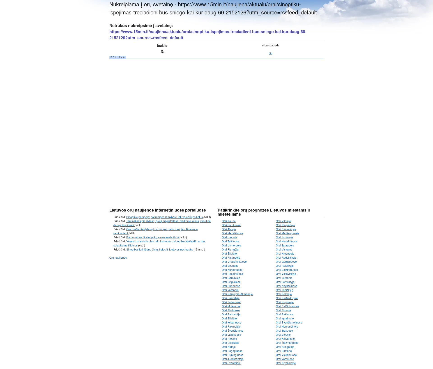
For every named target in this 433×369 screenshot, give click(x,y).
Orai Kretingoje (285, 253)
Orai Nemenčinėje (287, 326)
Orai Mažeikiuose (232, 233)
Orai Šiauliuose (231, 225)
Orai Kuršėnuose (232, 269)
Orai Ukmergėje (231, 245)
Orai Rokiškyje (285, 265)
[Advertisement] (143, 126)
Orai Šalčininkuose (287, 306)
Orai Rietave (229, 338)
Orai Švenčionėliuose (289, 322)
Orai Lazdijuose (231, 334)
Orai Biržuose (230, 265)
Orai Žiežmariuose (287, 342)
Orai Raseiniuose (232, 274)
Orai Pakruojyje (231, 326)
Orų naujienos (118, 257)
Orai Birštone (284, 351)
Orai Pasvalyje (231, 298)
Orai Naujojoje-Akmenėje (237, 294)
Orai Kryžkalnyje (286, 363)
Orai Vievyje (283, 334)
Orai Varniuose (285, 359)
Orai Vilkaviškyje (286, 274)
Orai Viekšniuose (286, 355)
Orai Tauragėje (285, 245)
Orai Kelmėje (284, 294)
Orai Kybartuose (231, 322)
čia (270, 53)
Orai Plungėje (230, 249)
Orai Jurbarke (284, 278)
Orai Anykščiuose (286, 286)
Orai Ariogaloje (285, 346)
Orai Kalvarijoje (285, 338)
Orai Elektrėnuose (287, 269)
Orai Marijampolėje (287, 233)
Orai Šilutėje (229, 253)
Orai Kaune (229, 221)
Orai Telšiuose (230, 241)
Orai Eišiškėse (230, 342)
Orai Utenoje (229, 237)
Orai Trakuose (284, 330)
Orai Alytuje (229, 229)
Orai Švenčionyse (232, 330)
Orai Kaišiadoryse (287, 298)
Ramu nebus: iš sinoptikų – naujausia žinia (153, 237)
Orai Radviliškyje (286, 257)
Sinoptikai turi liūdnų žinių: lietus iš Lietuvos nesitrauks (159, 249)
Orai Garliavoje (231, 278)
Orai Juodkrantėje (233, 359)
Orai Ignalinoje (285, 318)
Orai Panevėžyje (286, 229)
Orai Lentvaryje (285, 282)
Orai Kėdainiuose (286, 241)
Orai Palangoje (231, 257)
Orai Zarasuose (231, 302)
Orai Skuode (283, 310)
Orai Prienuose (231, 286)
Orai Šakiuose (284, 314)
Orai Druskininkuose (234, 261)
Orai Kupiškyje (285, 302)
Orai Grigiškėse (231, 282)
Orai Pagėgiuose (232, 351)
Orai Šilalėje (229, 318)
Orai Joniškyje (284, 290)
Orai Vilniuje (283, 221)
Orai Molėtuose (231, 306)
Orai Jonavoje (284, 237)
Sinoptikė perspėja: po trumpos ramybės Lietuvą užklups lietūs (164, 217)
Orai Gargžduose (286, 261)
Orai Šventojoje (231, 363)
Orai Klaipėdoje (285, 225)
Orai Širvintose (231, 310)
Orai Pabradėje (231, 314)
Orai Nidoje (229, 346)
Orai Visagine (284, 249)
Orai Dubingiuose (232, 355)
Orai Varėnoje (230, 290)
